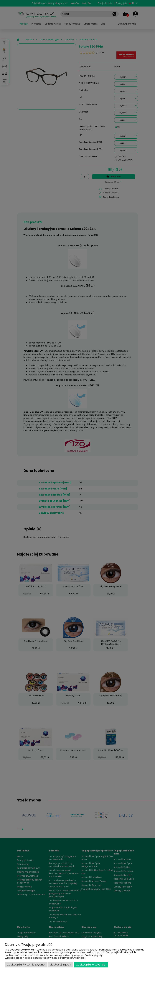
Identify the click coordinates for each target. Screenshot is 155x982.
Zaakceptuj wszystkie (90, 964)
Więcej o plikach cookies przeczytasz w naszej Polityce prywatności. (45, 958)
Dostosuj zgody (60, 964)
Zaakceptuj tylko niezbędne (26, 964)
